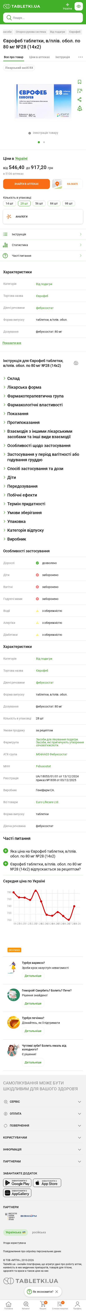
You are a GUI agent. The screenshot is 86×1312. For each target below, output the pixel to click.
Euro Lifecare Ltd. (47, 802)
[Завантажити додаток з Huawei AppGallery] (17, 1193)
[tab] (13, 57)
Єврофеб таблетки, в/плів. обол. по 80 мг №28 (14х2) (41, 44)
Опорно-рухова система (31, 31)
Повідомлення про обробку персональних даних (32, 1251)
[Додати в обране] (79, 82)
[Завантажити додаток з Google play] (17, 1183)
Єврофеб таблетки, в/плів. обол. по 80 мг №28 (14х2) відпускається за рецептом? (46, 866)
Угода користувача (14, 1243)
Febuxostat (43, 766)
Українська (13, 1232)
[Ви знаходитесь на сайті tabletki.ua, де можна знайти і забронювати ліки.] (21, 6)
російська (39, 1232)
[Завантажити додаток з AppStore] (47, 1183)
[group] (43, 166)
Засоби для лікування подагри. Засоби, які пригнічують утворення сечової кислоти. (60, 742)
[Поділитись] (79, 99)
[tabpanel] (43, 380)
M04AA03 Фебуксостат (51, 754)
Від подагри (57, 31)
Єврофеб (74, 31)
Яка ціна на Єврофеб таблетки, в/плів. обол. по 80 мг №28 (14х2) (43, 853)
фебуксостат (45, 308)
